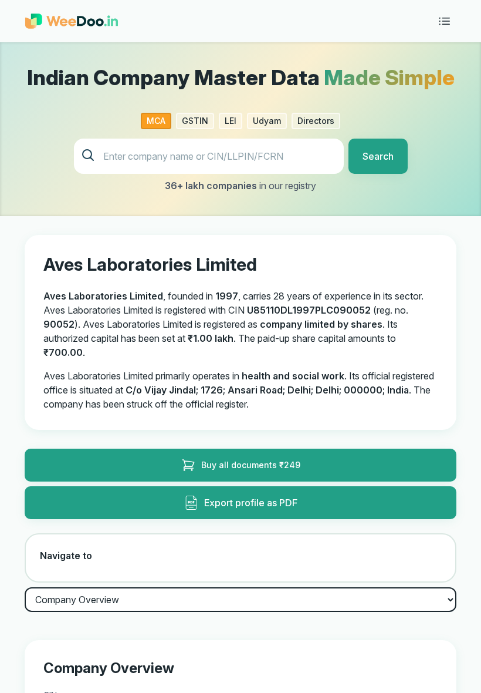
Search (378, 156)
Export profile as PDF (250, 503)
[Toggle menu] (444, 21)
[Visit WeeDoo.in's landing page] (71, 21)
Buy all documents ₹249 (250, 465)
